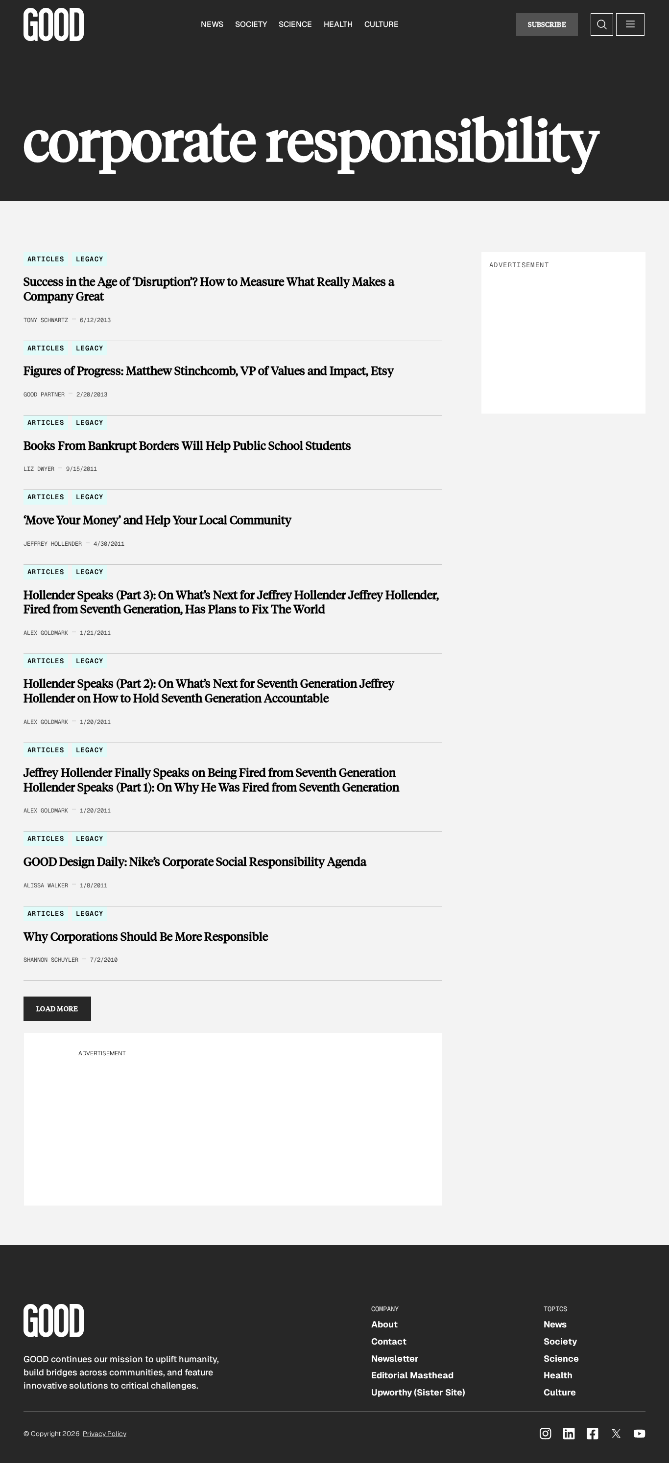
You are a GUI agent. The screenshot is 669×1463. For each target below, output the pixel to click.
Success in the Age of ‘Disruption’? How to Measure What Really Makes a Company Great (209, 288)
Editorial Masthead (412, 1375)
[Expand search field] (602, 24)
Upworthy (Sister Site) (418, 1392)
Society (251, 24)
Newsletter (395, 1358)
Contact (388, 1341)
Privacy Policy (104, 1433)
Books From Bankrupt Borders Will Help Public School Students (187, 445)
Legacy (89, 259)
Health (338, 24)
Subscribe (547, 24)
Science (295, 24)
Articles (45, 259)
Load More (57, 1008)
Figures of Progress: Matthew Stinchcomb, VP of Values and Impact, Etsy (209, 370)
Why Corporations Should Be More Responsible (146, 936)
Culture (381, 24)
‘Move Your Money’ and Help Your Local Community (157, 519)
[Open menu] (630, 24)
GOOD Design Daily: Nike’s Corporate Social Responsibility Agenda (195, 861)
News (212, 24)
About (384, 1324)
